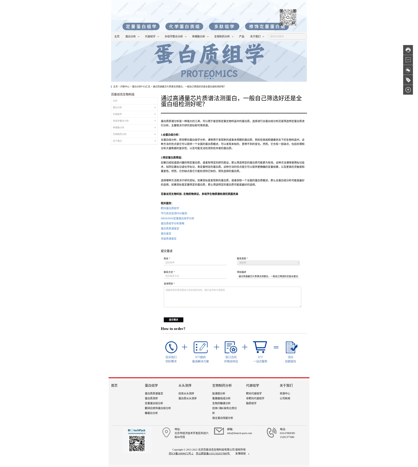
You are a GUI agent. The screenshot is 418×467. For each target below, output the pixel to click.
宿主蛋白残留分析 (222, 418)
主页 (115, 86)
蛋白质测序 (151, 398)
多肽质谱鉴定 (169, 238)
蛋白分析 (117, 107)
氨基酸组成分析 (221, 398)
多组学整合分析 (121, 121)
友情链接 (240, 453)
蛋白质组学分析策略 (172, 223)
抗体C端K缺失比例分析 (224, 410)
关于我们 (117, 141)
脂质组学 (251, 403)
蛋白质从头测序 (187, 398)
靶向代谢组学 (254, 393)
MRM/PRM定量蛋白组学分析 (177, 218)
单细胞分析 (118, 127)
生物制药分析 (120, 134)
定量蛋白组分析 (154, 403)
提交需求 (173, 320)
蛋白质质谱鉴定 (170, 228)
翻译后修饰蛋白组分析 (158, 408)
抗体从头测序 (186, 393)
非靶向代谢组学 (255, 398)
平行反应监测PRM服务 (174, 213)
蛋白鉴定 (166, 233)
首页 (114, 385)
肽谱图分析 (218, 393)
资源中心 (285, 393)
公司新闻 (285, 398)
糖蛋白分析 (151, 413)
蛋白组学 (151, 385)
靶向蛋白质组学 (170, 208)
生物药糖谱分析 (221, 403)
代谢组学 (117, 114)
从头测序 (185, 385)
